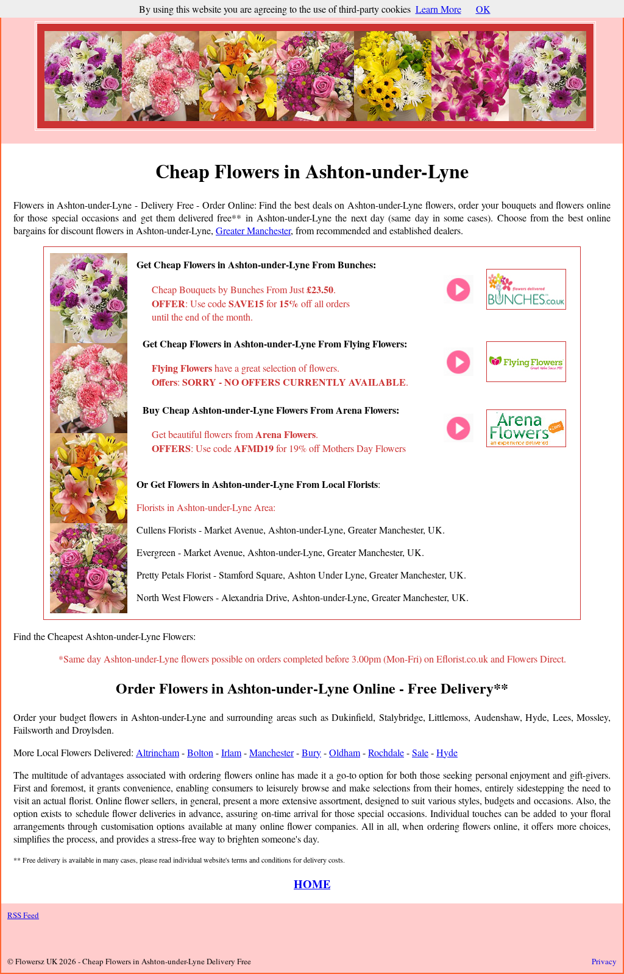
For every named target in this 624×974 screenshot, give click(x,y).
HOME (312, 883)
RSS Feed (23, 915)
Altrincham (157, 752)
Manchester (271, 752)
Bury (311, 752)
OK (483, 8)
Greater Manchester (253, 230)
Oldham (344, 752)
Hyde (447, 752)
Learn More (438, 8)
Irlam (231, 752)
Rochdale (386, 752)
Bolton (200, 752)
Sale (420, 752)
